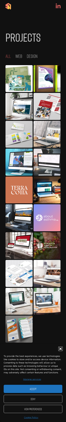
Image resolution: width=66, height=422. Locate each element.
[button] (60, 349)
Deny (33, 399)
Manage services (32, 379)
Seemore (19, 78)
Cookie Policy (31, 417)
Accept (33, 389)
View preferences (33, 409)
